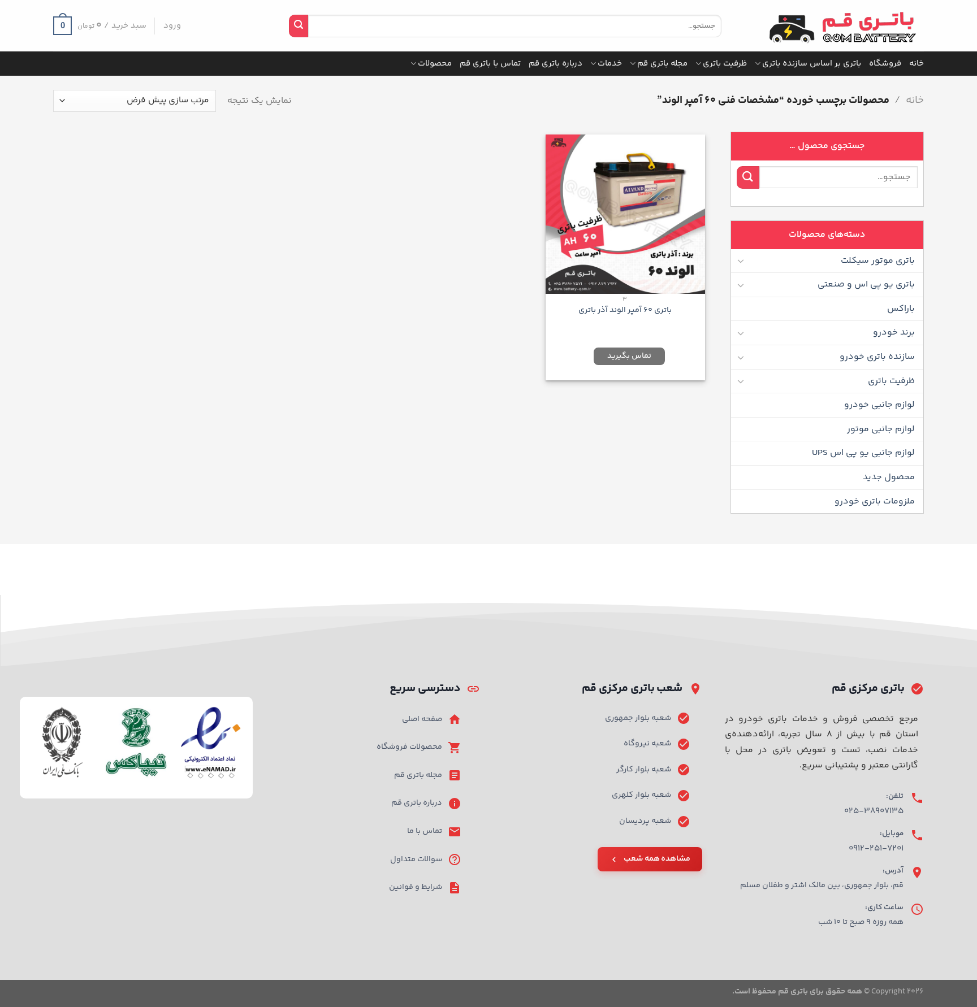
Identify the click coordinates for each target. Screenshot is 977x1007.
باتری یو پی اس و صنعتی (866, 284)
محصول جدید (889, 477)
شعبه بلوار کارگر (643, 769)
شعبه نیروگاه (647, 743)
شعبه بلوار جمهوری (638, 718)
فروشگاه (885, 63)
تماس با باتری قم (490, 63)
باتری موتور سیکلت (878, 261)
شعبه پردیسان (645, 821)
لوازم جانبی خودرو (879, 405)
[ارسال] (298, 26)
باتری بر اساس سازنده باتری (811, 63)
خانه (916, 63)
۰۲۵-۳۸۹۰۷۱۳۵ (873, 811)
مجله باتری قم (662, 63)
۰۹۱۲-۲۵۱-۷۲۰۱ (876, 848)
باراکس (901, 309)
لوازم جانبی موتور (881, 429)
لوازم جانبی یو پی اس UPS (863, 453)
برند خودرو (894, 332)
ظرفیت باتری (725, 63)
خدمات (610, 63)
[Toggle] (741, 260)
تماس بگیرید (629, 356)
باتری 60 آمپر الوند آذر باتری (625, 310)
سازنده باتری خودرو (877, 357)
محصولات (435, 63)
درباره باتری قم (555, 63)
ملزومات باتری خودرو (875, 501)
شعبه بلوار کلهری (641, 795)
